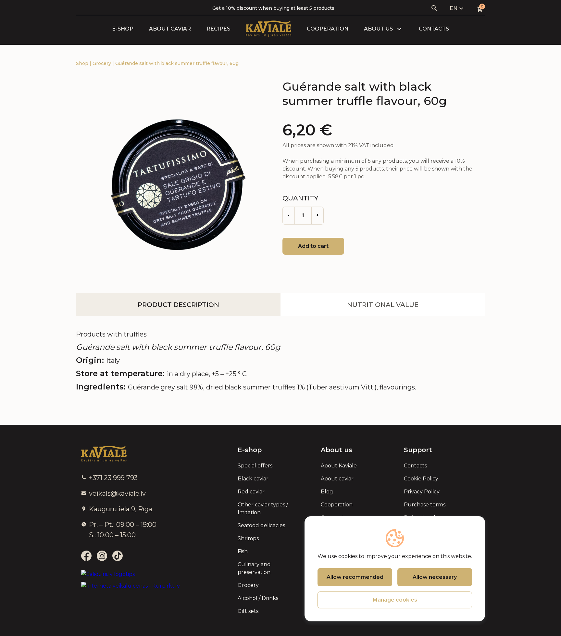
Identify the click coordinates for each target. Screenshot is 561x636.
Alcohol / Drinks (258, 598)
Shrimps (248, 538)
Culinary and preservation (254, 568)
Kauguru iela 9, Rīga (120, 509)
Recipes (218, 29)
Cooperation (327, 29)
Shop (83, 63)
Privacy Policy (422, 492)
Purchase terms (424, 505)
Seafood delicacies (261, 525)
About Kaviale (339, 466)
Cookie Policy (421, 479)
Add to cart (313, 246)
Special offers (255, 466)
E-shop (122, 29)
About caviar (170, 29)
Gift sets (248, 611)
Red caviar (251, 492)
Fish (243, 551)
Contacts (434, 29)
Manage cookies (395, 600)
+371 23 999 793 (113, 478)
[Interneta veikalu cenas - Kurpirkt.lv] (130, 586)
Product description (178, 305)
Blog (327, 492)
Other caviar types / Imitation (263, 508)
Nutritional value (382, 305)
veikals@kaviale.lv (117, 493)
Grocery (102, 63)
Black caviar (253, 479)
